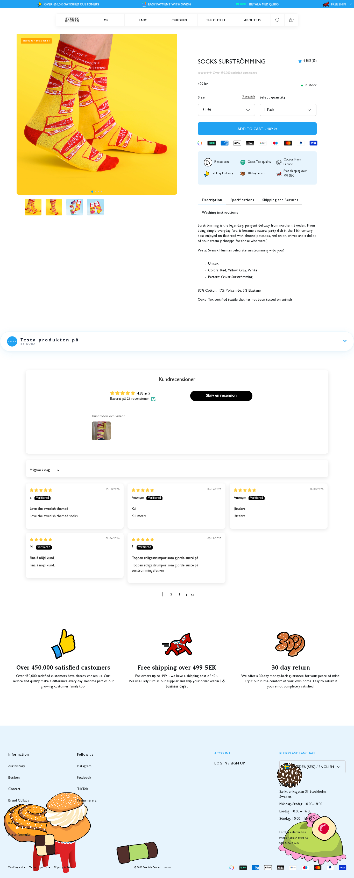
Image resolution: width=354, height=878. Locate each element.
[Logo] (72, 20)
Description (212, 199)
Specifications (242, 199)
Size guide (248, 97)
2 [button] (171, 595)
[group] (33, 207)
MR (106, 20)
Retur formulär (19, 835)
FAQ (11, 812)
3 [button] (179, 595)
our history (16, 766)
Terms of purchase (39, 867)
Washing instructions (220, 212)
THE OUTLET (216, 20)
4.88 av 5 (143, 394)
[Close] (350, 4)
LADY (143, 20)
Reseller (14, 823)
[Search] (277, 20)
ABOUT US (252, 20)
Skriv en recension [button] (221, 396)
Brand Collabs (18, 801)
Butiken (14, 778)
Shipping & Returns (65, 867)
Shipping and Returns (280, 199)
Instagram (84, 766)
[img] (41, 491)
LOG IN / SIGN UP (229, 762)
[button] (92, 192)
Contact (14, 789)
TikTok (82, 789)
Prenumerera (86, 801)
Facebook (84, 778)
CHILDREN (179, 20)
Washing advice (16, 867)
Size (201, 97)
